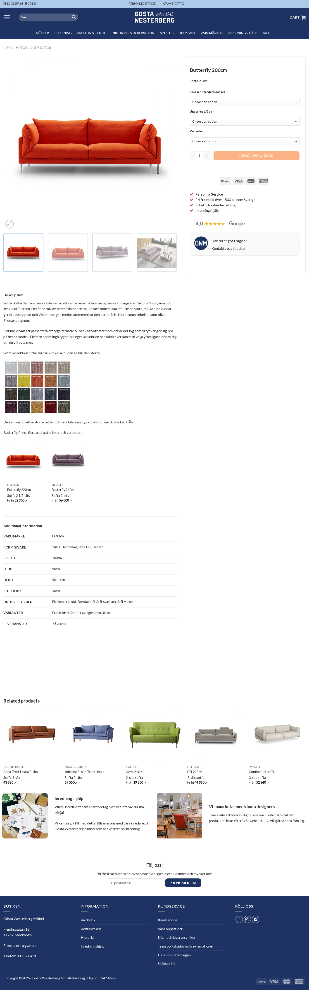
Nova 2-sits (134, 772)
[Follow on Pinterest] (255, 919)
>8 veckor (59, 624)
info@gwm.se (25, 945)
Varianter (196, 131)
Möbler (42, 33)
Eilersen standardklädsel (207, 92)
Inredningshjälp (242, 33)
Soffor (21, 47)
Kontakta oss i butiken (229, 248)
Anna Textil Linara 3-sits (20, 772)
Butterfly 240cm (63, 490)
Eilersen (58, 536)
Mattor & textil (91, 33)
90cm (56, 569)
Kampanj (187, 33)
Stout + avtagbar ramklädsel (90, 613)
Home (7, 47)
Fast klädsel (60, 613)
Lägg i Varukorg (256, 155)
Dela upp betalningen (174, 955)
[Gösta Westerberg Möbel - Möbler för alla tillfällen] (154, 17)
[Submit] (74, 17)
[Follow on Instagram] (247, 919)
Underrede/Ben (201, 112)
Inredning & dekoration (133, 33)
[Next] (168, 143)
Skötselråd (166, 963)
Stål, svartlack (106, 602)
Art (266, 33)
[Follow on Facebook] (239, 919)
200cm (57, 558)
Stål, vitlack (125, 602)
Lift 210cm (194, 772)
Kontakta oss (91, 929)
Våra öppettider (170, 929)
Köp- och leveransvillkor (177, 937)
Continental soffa (262, 772)
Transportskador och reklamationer (185, 946)
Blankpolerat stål (64, 602)
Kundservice (167, 920)
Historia (87, 937)
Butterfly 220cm (19, 490)
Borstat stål (86, 602)
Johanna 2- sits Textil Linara (84, 772)
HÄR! (130, 422)
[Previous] (13, 143)
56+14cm (59, 580)
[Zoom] (9, 224)
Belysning (63, 33)
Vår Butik (88, 920)
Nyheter (167, 33)
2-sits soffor (41, 47)
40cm (56, 591)
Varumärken (212, 33)
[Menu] (6, 17)
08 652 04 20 (27, 956)
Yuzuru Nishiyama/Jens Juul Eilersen (77, 547)
